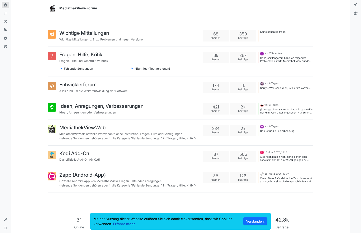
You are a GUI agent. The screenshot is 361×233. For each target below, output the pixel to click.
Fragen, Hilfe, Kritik (80, 55)
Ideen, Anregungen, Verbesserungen (101, 106)
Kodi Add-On (74, 153)
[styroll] (262, 104)
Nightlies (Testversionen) (152, 68)
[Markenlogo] (52, 8)
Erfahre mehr (124, 224)
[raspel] (262, 83)
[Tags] (5, 30)
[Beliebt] (5, 38)
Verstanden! (255, 221)
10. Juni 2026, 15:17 (275, 152)
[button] (5, 219)
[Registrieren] (355, 13)
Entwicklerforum (78, 85)
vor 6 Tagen (271, 126)
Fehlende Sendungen (78, 68)
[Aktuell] (5, 21)
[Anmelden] (355, 5)
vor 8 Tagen (271, 83)
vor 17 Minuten (273, 53)
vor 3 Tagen (271, 104)
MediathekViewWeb (82, 128)
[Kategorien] (5, 13)
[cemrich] (262, 173)
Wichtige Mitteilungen (84, 33)
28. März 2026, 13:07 (276, 173)
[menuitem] (355, 5)
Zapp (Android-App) (82, 175)
